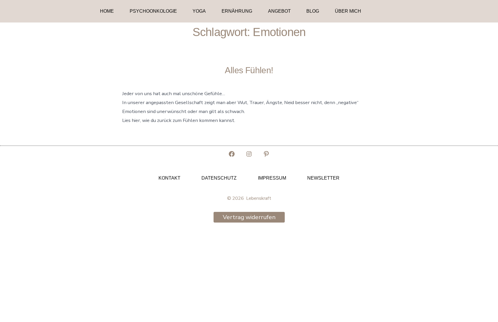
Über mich (348, 11)
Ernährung (237, 11)
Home (107, 11)
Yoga (199, 11)
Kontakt (169, 178)
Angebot (279, 11)
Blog (312, 11)
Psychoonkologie (153, 11)
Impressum (272, 178)
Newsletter (323, 178)
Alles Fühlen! (249, 70)
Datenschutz (219, 178)
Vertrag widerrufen (249, 217)
